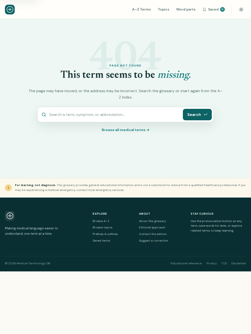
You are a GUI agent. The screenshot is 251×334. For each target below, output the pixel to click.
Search (197, 114)
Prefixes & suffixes (105, 234)
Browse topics (103, 227)
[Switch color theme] (241, 9)
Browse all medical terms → (126, 130)
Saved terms (101, 241)
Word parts (186, 9)
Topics (163, 9)
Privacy (212, 263)
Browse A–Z (101, 221)
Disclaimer (238, 263)
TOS (224, 263)
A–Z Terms (141, 9)
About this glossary (152, 221)
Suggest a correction (153, 241)
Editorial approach (152, 227)
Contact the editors (153, 234)
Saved (216, 9)
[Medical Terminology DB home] (10, 9)
